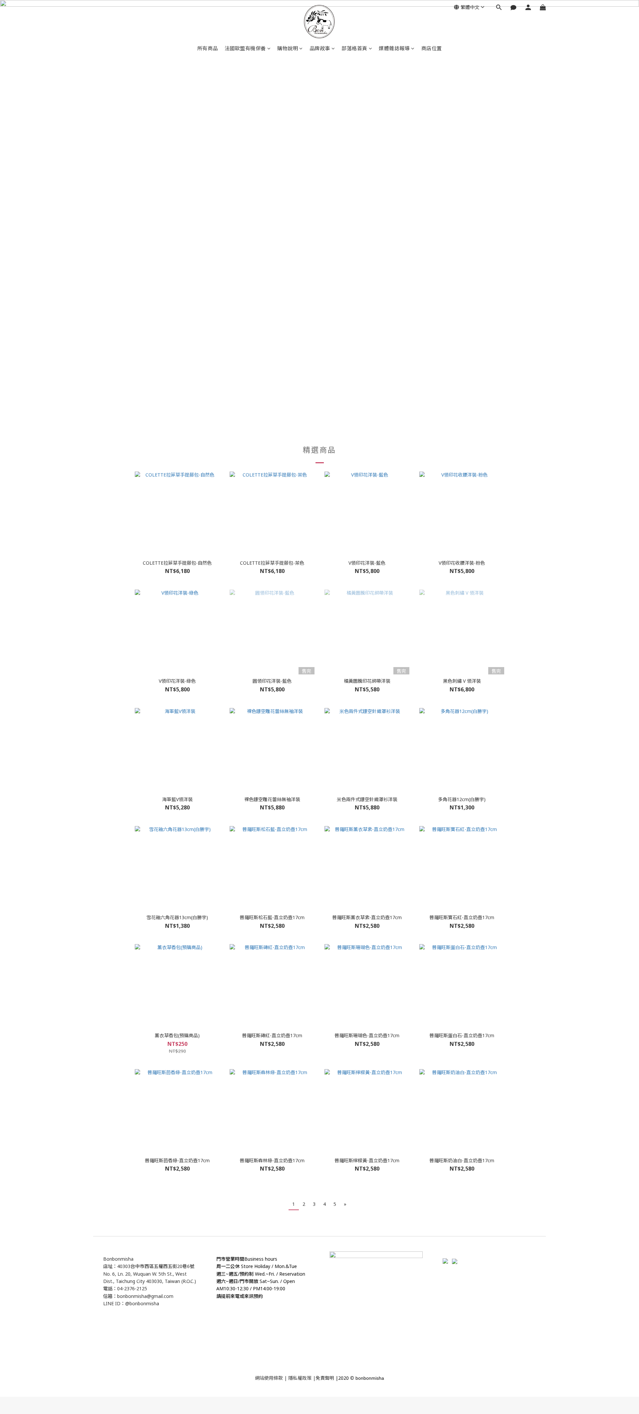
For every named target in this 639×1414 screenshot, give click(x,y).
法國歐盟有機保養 (245, 48)
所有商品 (207, 48)
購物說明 (287, 48)
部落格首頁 (354, 48)
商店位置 (431, 48)
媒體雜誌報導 (394, 48)
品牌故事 (320, 48)
